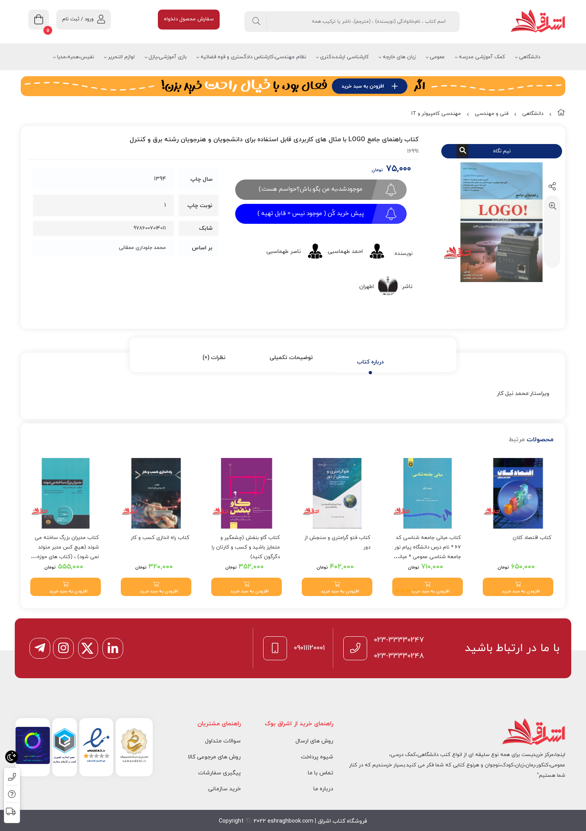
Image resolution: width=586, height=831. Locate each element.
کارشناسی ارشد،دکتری (344, 57)
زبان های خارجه (399, 57)
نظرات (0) (214, 357)
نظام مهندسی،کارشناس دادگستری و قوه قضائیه (253, 57)
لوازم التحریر (121, 57)
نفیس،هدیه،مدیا (75, 57)
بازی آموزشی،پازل (168, 57)
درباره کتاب (370, 362)
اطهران (366, 286)
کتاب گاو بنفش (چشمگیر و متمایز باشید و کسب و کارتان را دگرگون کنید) (246, 547)
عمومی (437, 57)
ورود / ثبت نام (78, 19)
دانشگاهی (529, 57)
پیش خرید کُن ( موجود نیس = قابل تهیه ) (311, 213)
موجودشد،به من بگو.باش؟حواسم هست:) (310, 189)
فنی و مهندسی (491, 113)
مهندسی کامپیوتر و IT (436, 113)
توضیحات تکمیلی (291, 357)
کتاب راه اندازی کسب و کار (160, 537)
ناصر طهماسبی (283, 251)
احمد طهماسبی (345, 251)
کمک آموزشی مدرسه (482, 57)
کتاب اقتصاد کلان (532, 537)
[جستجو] (256, 21)
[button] (518, 587)
